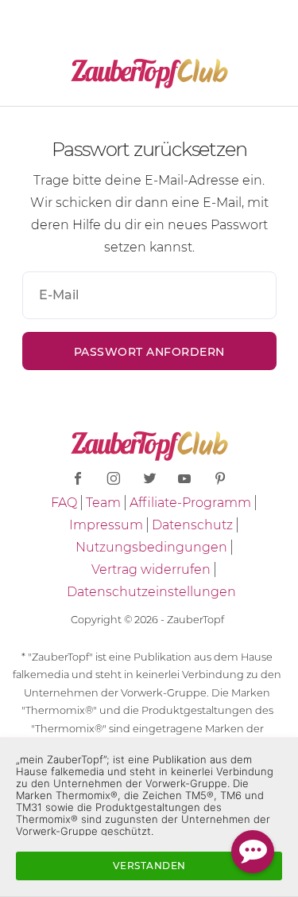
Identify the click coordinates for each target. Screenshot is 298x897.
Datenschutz (192, 524)
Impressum (106, 524)
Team (103, 502)
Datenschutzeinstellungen (151, 591)
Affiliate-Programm (190, 502)
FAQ (64, 502)
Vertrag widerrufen (151, 569)
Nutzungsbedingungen (151, 547)
